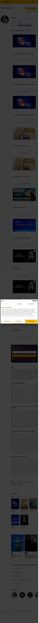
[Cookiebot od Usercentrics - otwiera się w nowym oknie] (32, 301)
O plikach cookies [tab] (31, 303)
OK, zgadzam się (31, 321)
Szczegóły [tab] (19, 303)
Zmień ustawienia (18, 321)
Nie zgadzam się (7, 321)
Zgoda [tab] (7, 303)
